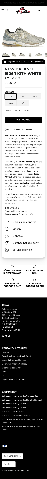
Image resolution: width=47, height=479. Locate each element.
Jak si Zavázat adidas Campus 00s (18, 415)
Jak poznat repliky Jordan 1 (14, 408)
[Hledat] (8, 10)
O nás (4, 371)
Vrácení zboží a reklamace (14, 360)
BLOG (5, 375)
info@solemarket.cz (11, 321)
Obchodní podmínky (11, 368)
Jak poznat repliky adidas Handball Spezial (22, 400)
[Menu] (3, 10)
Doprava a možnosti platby (14, 364)
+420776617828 (9, 324)
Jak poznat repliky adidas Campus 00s (20, 396)
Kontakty (6, 352)
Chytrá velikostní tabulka (17, 110)
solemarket (12, 470)
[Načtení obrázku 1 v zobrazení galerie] (23, 33)
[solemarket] (23, 10)
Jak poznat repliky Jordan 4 (15, 404)
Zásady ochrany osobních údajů (16, 356)
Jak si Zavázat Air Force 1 (13, 411)
